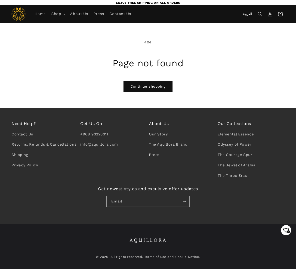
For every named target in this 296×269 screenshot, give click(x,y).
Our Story (158, 134)
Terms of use (155, 257)
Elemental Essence (236, 134)
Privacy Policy (25, 165)
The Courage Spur (235, 155)
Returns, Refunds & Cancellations (44, 144)
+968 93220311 (94, 134)
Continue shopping (148, 86)
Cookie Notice (187, 257)
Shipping (20, 155)
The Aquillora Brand (168, 144)
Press (154, 155)
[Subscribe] (184, 201)
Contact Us (22, 134)
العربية (247, 14)
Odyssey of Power (235, 144)
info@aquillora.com (99, 144)
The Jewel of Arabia (236, 165)
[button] (58, 14)
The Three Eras (232, 175)
